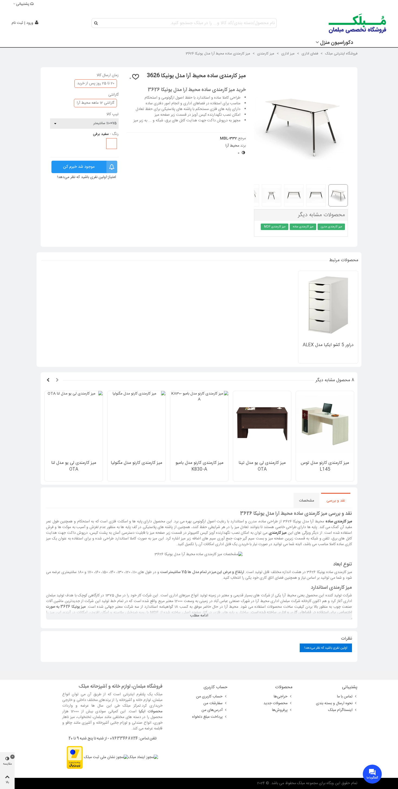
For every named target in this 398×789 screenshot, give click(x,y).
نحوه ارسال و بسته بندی (334, 703)
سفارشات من (213, 703)
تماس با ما (345, 696)
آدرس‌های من (212, 710)
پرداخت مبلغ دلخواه (207, 717)
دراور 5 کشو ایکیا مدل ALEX (328, 345)
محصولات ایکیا (150, 711)
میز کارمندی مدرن (331, 226)
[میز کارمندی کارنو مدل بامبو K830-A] (199, 424)
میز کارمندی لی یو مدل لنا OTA (73, 466)
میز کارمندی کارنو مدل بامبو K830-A (199, 466)
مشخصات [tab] (306, 500)
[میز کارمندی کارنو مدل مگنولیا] (136, 424)
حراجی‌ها (281, 696)
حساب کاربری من (209, 696)
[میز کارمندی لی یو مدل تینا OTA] (262, 424)
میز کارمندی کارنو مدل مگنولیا (136, 463)
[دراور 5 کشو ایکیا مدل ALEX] (328, 305)
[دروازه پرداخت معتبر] (75, 757)
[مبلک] (358, 23)
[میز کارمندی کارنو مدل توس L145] (325, 424)
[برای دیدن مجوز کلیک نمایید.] (106, 757)
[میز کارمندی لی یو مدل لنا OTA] (74, 424)
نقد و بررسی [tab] (336, 500)
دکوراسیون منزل (336, 43)
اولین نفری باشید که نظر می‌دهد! (82, 177)
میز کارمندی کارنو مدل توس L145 (325, 466)
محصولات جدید (275, 703)
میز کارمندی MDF (275, 226)
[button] (57, 380)
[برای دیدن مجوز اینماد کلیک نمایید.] (143, 757)
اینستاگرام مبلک (340, 710)
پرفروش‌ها (280, 710)
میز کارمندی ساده (303, 226)
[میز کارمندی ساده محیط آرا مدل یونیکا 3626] (301, 177)
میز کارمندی (277, 533)
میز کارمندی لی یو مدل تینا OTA (262, 466)
